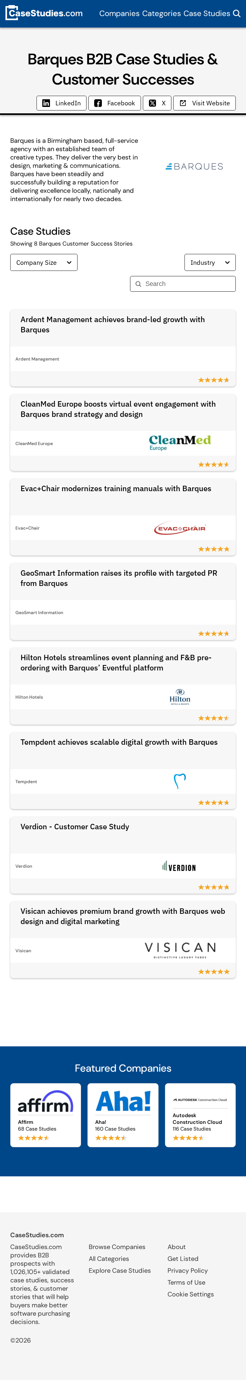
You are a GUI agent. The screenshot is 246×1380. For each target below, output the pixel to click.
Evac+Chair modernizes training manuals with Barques (115, 488)
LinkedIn (68, 103)
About (177, 1247)
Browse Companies (117, 1247)
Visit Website (211, 103)
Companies (119, 13)
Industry (203, 262)
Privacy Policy (188, 1270)
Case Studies (207, 13)
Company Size (36, 262)
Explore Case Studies (120, 1270)
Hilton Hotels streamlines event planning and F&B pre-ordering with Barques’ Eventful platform (116, 662)
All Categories (109, 1258)
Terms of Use (186, 1282)
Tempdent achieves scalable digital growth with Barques (119, 742)
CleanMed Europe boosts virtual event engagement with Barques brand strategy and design (118, 409)
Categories (161, 13)
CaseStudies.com (37, 1235)
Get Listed (183, 1258)
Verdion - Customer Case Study (74, 826)
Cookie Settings (191, 1294)
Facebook (121, 103)
